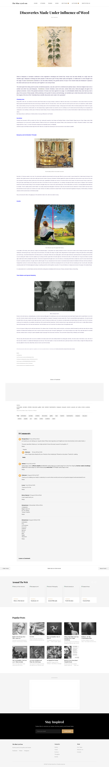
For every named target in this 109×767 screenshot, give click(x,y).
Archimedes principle (34, 190)
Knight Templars (75, 316)
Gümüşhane (25, 525)
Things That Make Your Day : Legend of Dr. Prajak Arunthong (71, 638)
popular (73, 407)
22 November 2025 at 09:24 (36, 505)
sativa (79, 407)
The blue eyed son (19, 3)
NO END (32, 636)
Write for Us (80, 749)
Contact (79, 752)
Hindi (57, 3)
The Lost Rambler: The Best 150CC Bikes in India (19, 661)
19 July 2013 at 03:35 (37, 452)
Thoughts (57, 754)
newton (69, 407)
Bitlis (23, 533)
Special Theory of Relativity (72, 332)
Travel (56, 749)
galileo (40, 407)
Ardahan (24, 528)
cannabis (25, 407)
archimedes (19, 407)
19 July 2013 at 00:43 (34, 439)
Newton (50, 254)
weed (18, 408)
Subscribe (67, 731)
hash (43, 407)
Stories (42, 3)
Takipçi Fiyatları (26, 512)
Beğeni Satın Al (26, 509)
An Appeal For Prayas (52, 660)
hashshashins (52, 407)
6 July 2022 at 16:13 (30, 463)
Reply (23, 446)
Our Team (79, 747)
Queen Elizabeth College (71, 120)
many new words (57, 340)
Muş (23, 523)
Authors (74, 3)
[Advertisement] (54, 394)
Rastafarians (41, 89)
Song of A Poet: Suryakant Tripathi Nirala (71, 661)
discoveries (35, 407)
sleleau (24, 463)
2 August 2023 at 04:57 (33, 475)
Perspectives (25, 439)
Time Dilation (81, 332)
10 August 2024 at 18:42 (36, 495)
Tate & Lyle (39, 120)
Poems (50, 3)
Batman (24, 530)
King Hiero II (19, 176)
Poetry (56, 747)
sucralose (87, 407)
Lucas (23, 485)
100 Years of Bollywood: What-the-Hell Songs (36, 661)
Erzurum (24, 527)
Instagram (26, 750)
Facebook (14, 750)
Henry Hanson (25, 495)
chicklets (30, 407)
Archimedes (54, 178)
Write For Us (86, 3)
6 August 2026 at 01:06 (34, 520)
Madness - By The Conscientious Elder (86, 637)
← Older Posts (5, 568)
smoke (83, 407)
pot (77, 407)
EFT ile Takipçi (25, 510)
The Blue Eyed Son (54, 568)
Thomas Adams (43, 101)
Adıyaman (24, 536)
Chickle (85, 101)
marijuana (58, 407)
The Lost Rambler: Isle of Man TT (53, 637)
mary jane (64, 407)
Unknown (27, 452)
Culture (56, 752)
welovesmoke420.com (79, 477)
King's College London (85, 120)
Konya (23, 531)
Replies (25, 449)
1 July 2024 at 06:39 (30, 485)
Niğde (23, 535)
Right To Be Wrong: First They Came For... (18, 637)
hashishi (47, 407)
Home (35, 3)
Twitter (21, 750)
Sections (64, 3)
